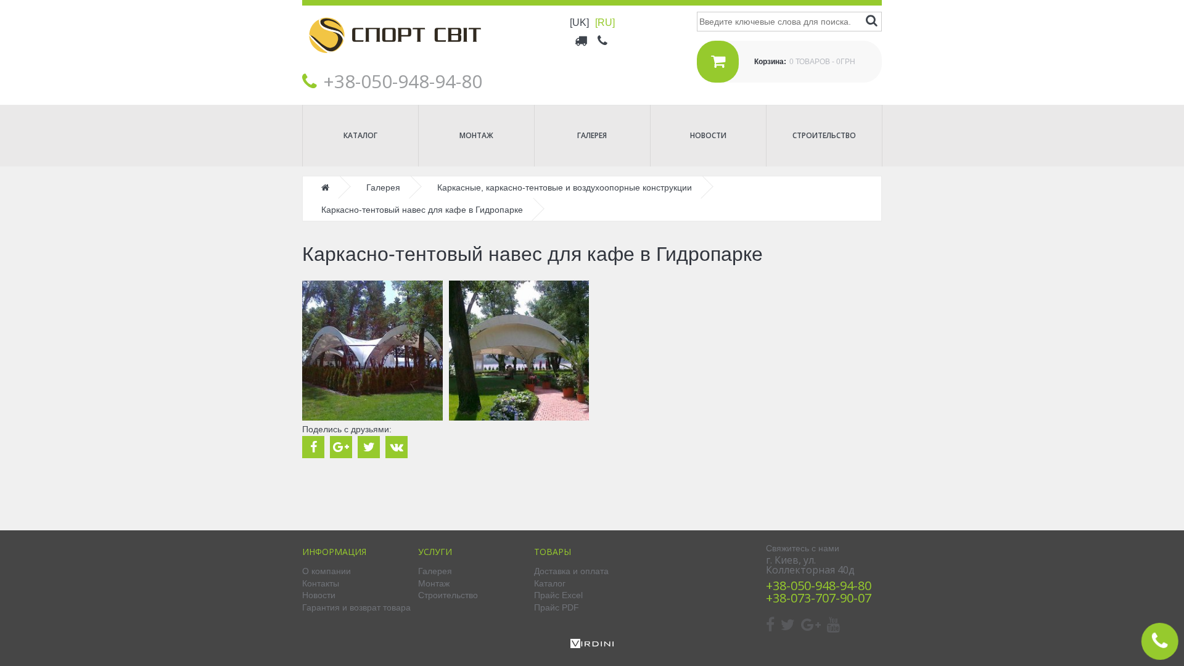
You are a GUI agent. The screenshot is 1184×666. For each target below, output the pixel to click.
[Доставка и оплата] (582, 40)
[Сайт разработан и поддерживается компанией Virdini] (592, 645)
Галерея (592, 135)
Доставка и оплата (571, 571)
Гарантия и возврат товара (356, 607)
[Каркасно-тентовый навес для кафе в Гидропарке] (372, 351)
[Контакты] (603, 40)
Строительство (824, 135)
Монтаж (476, 135)
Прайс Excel (558, 595)
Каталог (360, 135)
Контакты (320, 583)
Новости (708, 135)
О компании (326, 571)
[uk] (579, 22)
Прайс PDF (556, 607)
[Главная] (394, 62)
